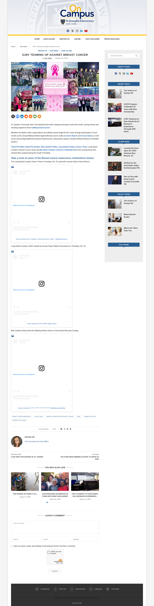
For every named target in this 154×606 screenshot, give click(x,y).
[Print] (30, 116)
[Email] (35, 116)
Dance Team (39, 416)
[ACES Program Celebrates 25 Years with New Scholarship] (55, 481)
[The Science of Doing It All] (25, 481)
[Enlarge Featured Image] (55, 63)
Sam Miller (48, 58)
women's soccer (90, 416)
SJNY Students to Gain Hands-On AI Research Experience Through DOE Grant (131, 125)
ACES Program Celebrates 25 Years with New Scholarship (130, 108)
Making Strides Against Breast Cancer (59, 416)
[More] (39, 116)
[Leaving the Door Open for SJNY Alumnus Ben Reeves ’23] (115, 151)
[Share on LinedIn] (67, 429)
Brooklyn (64, 39)
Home (37, 39)
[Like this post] (56, 429)
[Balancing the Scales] (115, 217)
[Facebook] (68, 31)
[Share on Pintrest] (70, 429)
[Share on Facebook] (61, 429)
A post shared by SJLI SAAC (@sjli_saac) (41, 323)
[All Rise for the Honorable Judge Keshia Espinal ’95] (115, 166)
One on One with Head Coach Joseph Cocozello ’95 (131, 180)
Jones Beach (71, 136)
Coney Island (86, 136)
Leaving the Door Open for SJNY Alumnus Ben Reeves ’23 (131, 152)
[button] (14, 487)
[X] (72, 31)
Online (77, 39)
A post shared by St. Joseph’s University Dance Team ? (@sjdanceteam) (41, 239)
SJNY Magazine (92, 39)
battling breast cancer (40, 128)
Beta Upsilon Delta (49, 147)
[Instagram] (77, 31)
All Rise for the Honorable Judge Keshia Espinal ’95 (132, 165)
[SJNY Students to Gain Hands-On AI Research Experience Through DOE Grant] (85, 481)
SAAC (78, 416)
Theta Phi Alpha (18, 147)
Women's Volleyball (19, 420)
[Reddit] (26, 116)
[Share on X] (64, 429)
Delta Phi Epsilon (32, 147)
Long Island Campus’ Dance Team (72, 147)
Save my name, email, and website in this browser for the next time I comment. (45, 546)
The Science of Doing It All (25, 494)
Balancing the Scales (130, 215)
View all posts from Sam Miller (37, 441)
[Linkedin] (22, 116)
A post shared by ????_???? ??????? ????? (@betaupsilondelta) (41, 408)
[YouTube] (85, 31)
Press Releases (112, 39)
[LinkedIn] (81, 31)
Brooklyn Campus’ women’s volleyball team (58, 150)
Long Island (49, 39)
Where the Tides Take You (131, 229)
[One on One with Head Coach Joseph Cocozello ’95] (115, 179)
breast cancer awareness (22, 416)
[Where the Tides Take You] (115, 231)
